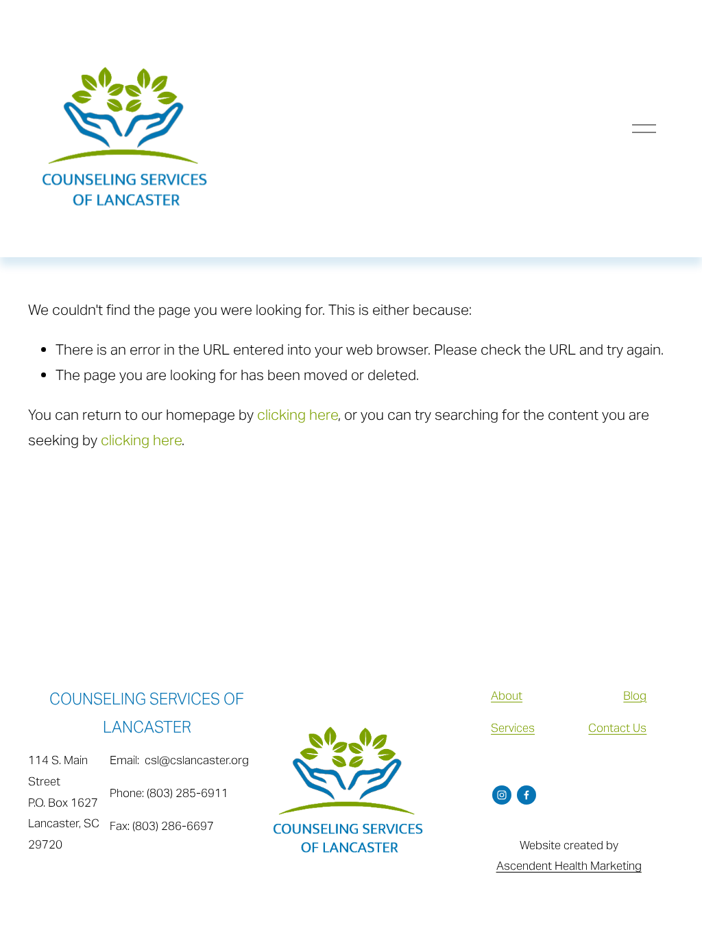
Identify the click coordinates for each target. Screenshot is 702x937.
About (506, 695)
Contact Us (617, 727)
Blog (634, 695)
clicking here (297, 414)
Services (513, 727)
